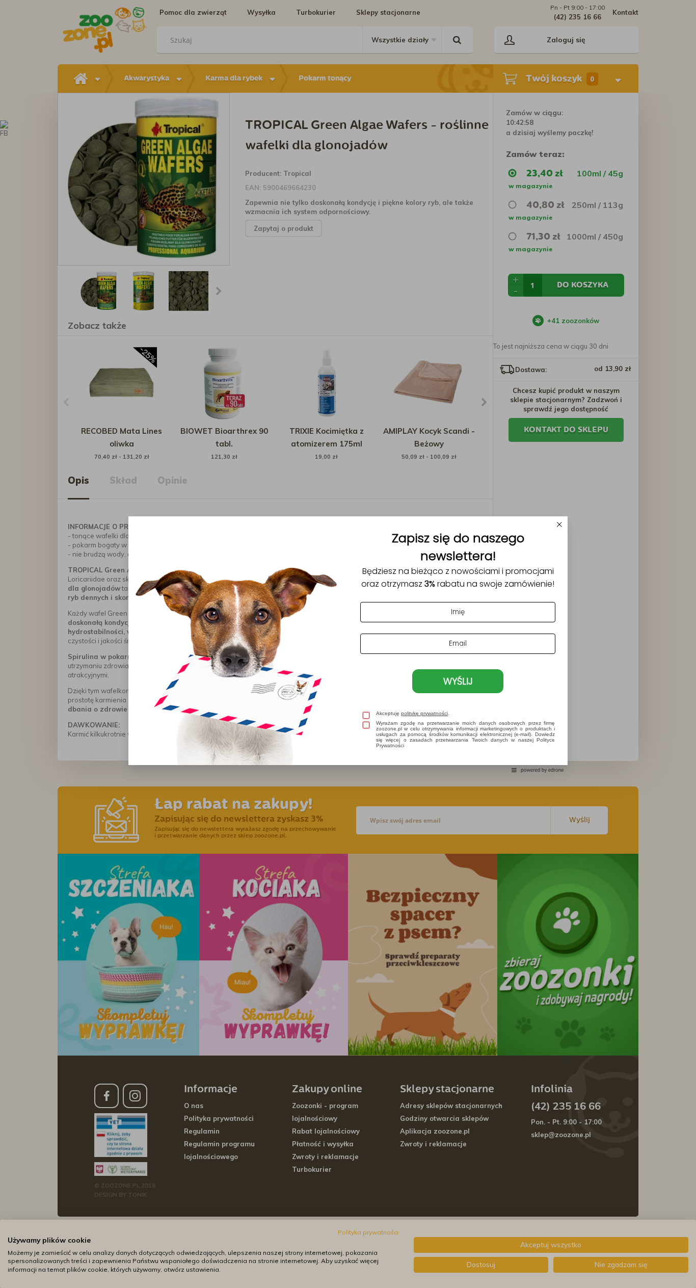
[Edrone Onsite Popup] (348, 644)
